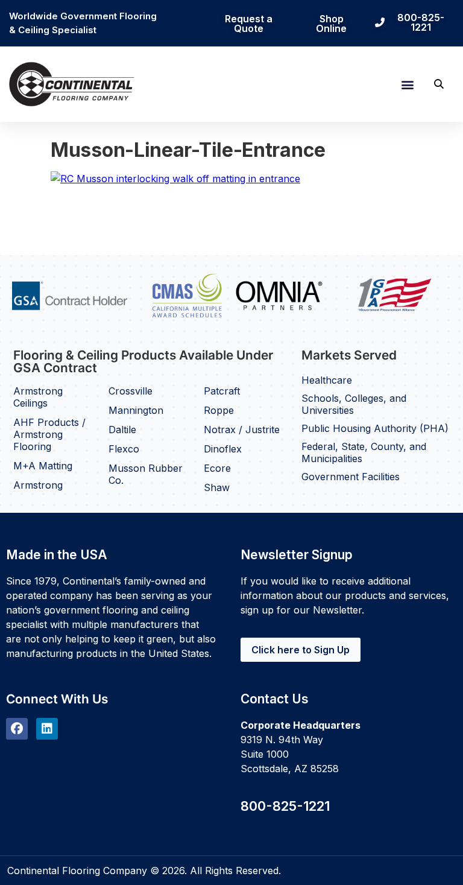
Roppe (219, 410)
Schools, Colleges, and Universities (353, 404)
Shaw (217, 487)
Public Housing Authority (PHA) (375, 428)
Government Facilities (350, 477)
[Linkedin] (47, 729)
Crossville (131, 391)
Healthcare (326, 380)
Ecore (217, 468)
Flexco (124, 449)
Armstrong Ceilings (38, 397)
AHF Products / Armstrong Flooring (49, 434)
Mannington (136, 410)
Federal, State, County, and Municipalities (363, 452)
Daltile (122, 429)
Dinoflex (223, 449)
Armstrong (38, 485)
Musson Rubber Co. (146, 474)
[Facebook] (17, 729)
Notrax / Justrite (242, 429)
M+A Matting (42, 466)
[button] (407, 84)
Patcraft (222, 391)
